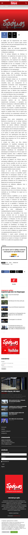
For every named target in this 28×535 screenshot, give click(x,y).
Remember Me (6, 461)
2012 (7, 262)
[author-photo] (14, 282)
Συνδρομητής (4, 433)
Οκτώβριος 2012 (15, 262)
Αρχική (2, 6)
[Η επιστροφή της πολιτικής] (4, 321)
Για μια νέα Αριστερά (13, 294)
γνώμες (6, 6)
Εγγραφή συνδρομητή (5, 431)
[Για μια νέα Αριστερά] (4, 296)
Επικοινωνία (3, 427)
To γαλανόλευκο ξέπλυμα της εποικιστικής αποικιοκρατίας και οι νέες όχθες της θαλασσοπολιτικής (16, 327)
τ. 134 (11, 264)
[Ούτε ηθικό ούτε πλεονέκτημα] (4, 420)
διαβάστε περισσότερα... (14, 513)
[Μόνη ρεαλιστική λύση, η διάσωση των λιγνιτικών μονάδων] (4, 402)
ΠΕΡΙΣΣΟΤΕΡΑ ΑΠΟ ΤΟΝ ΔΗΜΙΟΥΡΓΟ (13, 292)
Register (3, 466)
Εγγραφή (4, 368)
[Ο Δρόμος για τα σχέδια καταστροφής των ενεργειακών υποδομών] (4, 408)
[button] (2, 3)
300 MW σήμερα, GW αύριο (10, 391)
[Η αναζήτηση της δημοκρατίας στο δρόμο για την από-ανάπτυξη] (4, 315)
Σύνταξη (14, 284)
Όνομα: (3, 361)
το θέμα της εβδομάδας (3, 322)
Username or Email (5, 452)
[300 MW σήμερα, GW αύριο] (14, 383)
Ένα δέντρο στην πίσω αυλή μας (16, 300)
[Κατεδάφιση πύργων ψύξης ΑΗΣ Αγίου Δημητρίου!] (4, 414)
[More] (19, 35)
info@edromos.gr (7, 444)
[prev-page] (2, 332)
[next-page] (4, 332)
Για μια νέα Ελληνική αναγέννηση (16, 307)
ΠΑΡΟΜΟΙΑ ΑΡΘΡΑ (7, 290)
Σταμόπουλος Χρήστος (5, 264)
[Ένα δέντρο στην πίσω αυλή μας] (4, 302)
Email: (3, 365)
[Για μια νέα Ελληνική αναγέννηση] (4, 308)
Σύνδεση (3, 429)
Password (3, 457)
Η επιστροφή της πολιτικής (15, 319)
